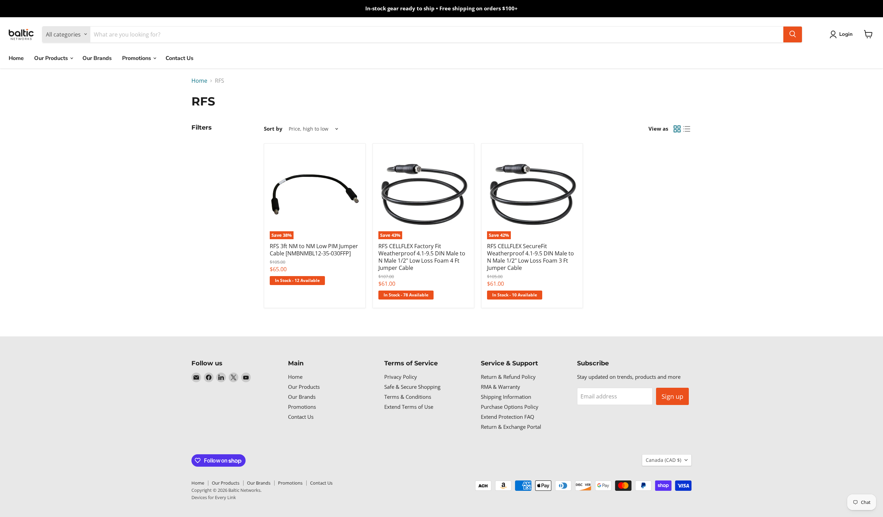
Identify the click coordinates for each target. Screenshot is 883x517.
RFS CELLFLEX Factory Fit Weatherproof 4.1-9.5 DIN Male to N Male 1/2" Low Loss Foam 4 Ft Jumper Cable (421, 257)
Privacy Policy (400, 376)
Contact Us (180, 58)
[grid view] (677, 129)
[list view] (687, 129)
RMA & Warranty (500, 386)
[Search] (792, 34)
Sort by (273, 129)
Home (16, 58)
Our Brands (97, 58)
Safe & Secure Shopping (412, 386)
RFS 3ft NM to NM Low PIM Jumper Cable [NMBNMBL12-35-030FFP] (314, 249)
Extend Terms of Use (408, 406)
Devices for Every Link (213, 497)
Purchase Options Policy (509, 406)
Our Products (51, 58)
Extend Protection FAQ (507, 416)
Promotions (137, 58)
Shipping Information (506, 396)
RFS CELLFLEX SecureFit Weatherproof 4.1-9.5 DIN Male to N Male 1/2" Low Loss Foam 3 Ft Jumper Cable (530, 257)
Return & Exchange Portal (511, 426)
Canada (663, 460)
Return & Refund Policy (508, 376)
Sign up (672, 396)
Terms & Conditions (407, 396)
